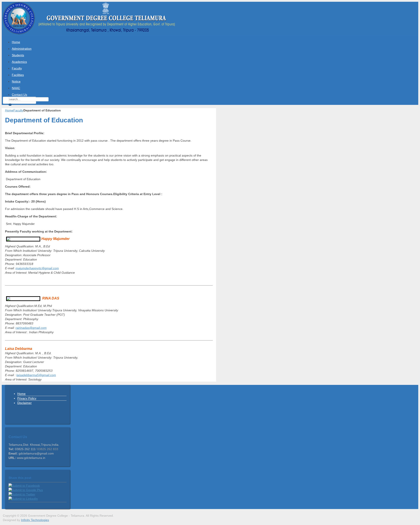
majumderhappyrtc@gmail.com (37, 268)
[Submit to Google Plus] (26, 490)
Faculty (18, 110)
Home (9, 110)
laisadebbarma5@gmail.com (36, 375)
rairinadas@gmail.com (31, 327)
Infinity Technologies (35, 520)
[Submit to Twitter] (22, 494)
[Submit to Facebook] (24, 485)
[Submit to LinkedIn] (23, 498)
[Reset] (10, 105)
